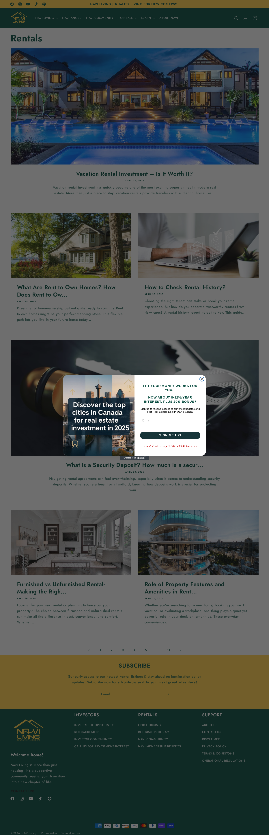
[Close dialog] (202, 379)
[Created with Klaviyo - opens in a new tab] (134, 458)
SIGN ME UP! (170, 435)
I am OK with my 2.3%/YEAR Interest (170, 446)
